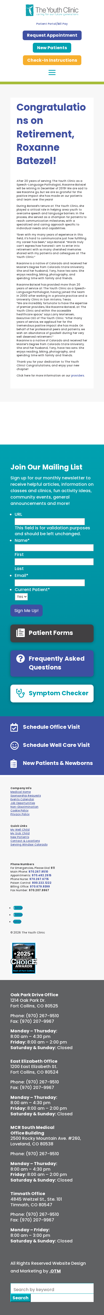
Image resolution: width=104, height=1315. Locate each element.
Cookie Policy (19, 811)
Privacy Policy (20, 814)
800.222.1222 (41, 883)
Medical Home (20, 792)
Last (19, 569)
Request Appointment (52, 35)
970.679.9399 (40, 887)
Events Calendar (22, 799)
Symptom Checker (59, 693)
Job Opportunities (22, 803)
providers (77, 376)
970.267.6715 (39, 879)
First (19, 554)
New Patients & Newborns (58, 763)
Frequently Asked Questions (57, 662)
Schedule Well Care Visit (56, 745)
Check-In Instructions (52, 60)
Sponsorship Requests (25, 796)
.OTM (55, 1271)
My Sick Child (20, 833)
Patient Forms (51, 633)
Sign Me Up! (26, 611)
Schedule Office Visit (51, 727)
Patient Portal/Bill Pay (52, 24)
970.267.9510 (38, 872)
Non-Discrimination (24, 807)
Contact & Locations (25, 841)
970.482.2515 (41, 875)
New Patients (52, 48)
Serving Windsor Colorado (28, 845)
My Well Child (20, 830)
